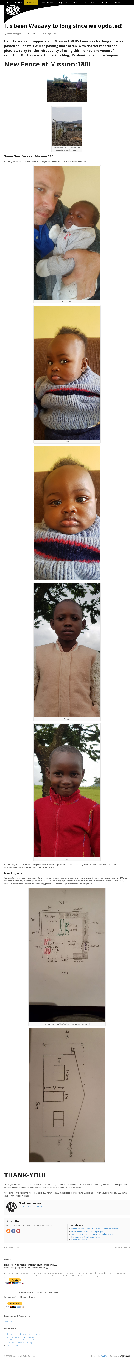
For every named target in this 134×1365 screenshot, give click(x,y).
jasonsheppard (15, 33)
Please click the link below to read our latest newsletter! (25, 1334)
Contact (84, 2)
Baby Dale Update (122, 1247)
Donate (104, 2)
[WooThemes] (125, 1356)
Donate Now (8, 1322)
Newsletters (31, 2)
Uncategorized (49, 33)
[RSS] (8, 1231)
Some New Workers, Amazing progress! (20, 1337)
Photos (74, 2)
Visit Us (94, 2)
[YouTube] (18, 1231)
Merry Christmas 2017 (13, 1247)
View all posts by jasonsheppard (32, 1206)
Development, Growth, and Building (19, 1343)
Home (8, 2)
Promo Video (116, 2)
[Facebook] (13, 1231)
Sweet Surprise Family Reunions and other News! (23, 1340)
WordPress (105, 1356)
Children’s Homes (47, 2)
